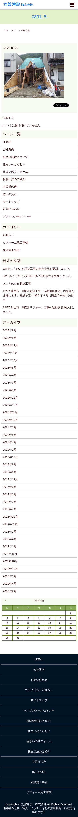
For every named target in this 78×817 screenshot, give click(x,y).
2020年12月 (10, 405)
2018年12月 (10, 457)
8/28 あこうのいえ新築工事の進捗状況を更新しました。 (38, 276)
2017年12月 (10, 479)
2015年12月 (10, 516)
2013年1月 (9, 531)
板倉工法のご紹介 (14, 179)
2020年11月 (10, 412)
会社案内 (8, 149)
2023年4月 (9, 375)
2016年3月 (9, 509)
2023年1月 (9, 390)
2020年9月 (9, 427)
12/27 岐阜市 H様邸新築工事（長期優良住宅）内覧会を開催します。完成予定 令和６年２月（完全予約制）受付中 (38, 295)
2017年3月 (9, 494)
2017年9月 (9, 486)
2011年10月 (10, 561)
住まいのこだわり (14, 164)
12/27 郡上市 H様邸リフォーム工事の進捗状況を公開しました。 (38, 309)
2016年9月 (9, 501)
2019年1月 (9, 449)
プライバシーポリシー (17, 216)
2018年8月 (9, 464)
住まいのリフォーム (15, 171)
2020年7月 (9, 442)
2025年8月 (9, 337)
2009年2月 (9, 591)
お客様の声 (10, 186)
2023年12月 (10, 345)
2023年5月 (9, 367)
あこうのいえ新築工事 (17, 283)
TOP (5, 30)
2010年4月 (9, 583)
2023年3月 (9, 382)
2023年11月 (10, 352)
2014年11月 (10, 524)
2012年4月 (9, 539)
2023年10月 (10, 360)
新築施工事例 (11, 250)
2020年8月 (9, 434)
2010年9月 (9, 576)
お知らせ (8, 235)
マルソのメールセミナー (39, 710)
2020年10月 (10, 419)
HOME (7, 142)
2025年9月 (9, 330)
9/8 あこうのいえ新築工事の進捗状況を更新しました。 (37, 268)
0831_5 (8, 117)
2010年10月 (10, 568)
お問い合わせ (11, 209)
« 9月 (6, 601)
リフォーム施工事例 (15, 242)
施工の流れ (10, 194)
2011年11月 (10, 553)
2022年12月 (10, 397)
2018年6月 (9, 472)
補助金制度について (15, 157)
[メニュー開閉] (72, 5)
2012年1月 (9, 546)
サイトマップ (11, 201)
